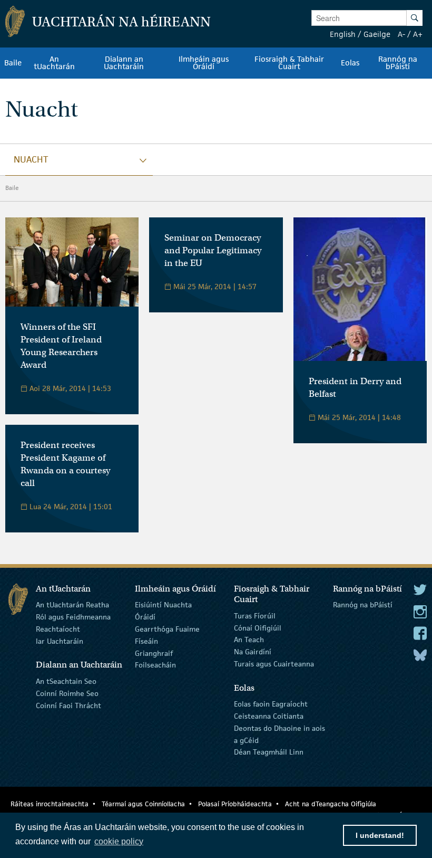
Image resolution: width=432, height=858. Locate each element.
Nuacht (31, 159)
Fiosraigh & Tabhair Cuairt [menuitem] (289, 62)
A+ (418, 34)
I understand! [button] (380, 835)
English (343, 34)
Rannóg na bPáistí (362, 604)
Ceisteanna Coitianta (268, 716)
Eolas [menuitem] (350, 63)
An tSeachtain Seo (66, 681)
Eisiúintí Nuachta (163, 604)
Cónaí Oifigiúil (257, 627)
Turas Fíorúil (255, 616)
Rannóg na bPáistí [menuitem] (397, 62)
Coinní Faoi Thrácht (68, 705)
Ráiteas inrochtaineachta (50, 803)
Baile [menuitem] (13, 63)
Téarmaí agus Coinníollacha (143, 803)
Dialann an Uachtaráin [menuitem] (124, 62)
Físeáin (146, 641)
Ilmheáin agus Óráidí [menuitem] (204, 62)
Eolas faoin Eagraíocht (271, 704)
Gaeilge (377, 34)
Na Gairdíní (252, 651)
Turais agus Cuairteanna (274, 664)
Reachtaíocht (58, 629)
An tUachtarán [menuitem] (54, 62)
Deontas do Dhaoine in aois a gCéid (279, 734)
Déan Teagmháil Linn (268, 752)
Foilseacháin (155, 665)
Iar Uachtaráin (59, 641)
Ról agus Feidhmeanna (73, 617)
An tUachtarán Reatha (72, 604)
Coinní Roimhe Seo (67, 693)
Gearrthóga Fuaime (167, 629)
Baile (12, 188)
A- (401, 34)
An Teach (249, 639)
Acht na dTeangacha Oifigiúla (330, 803)
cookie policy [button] (118, 841)
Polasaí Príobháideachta (235, 803)
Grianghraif (154, 652)
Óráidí (145, 617)
